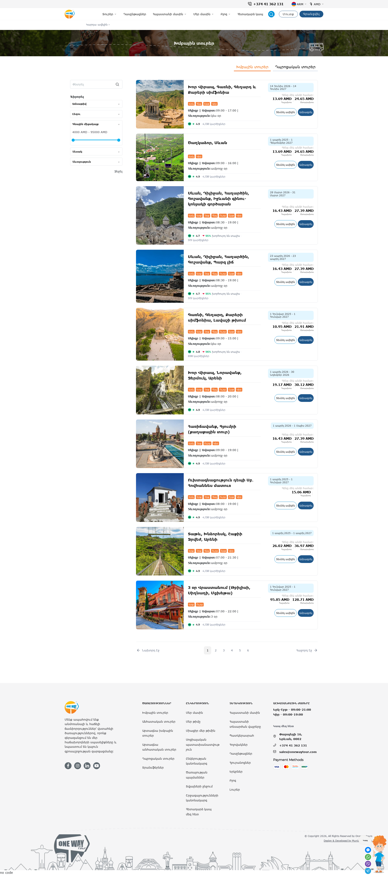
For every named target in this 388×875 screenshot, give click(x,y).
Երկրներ (236, 771)
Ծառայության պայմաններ (196, 775)
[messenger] (368, 850)
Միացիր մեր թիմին (200, 730)
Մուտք (288, 14)
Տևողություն (81, 161)
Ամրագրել (306, 112)
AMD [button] (317, 4)
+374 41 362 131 (268, 4)
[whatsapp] (368, 857)
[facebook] (68, 765)
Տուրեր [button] (107, 14)
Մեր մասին (194, 712)
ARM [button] (300, 4)
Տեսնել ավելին (286, 112)
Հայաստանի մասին (245, 712)
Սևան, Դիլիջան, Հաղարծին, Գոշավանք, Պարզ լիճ (218, 259)
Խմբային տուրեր (155, 712)
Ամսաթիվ (79, 103)
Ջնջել (118, 171)
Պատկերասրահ (242, 735)
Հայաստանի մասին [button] (168, 14)
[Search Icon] (271, 14)
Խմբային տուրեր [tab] (252, 67)
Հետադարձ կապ (250, 14)
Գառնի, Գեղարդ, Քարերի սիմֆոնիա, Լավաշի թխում (217, 317)
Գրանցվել (311, 14)
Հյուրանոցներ (240, 762)
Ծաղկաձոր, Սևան (207, 142)
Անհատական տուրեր (158, 721)
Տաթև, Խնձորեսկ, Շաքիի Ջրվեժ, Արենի (215, 537)
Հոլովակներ (239, 744)
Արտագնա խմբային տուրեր (157, 733)
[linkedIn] (87, 765)
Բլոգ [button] (224, 14)
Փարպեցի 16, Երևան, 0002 (290, 736)
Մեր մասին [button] (201, 14)
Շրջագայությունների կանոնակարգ (202, 798)
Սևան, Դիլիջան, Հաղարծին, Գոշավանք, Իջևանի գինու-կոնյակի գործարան (218, 198)
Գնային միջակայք (85, 124)
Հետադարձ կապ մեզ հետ (199, 811)
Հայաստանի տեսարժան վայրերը (245, 724)
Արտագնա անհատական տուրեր (159, 747)
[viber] (368, 864)
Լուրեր (235, 789)
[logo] (70, 14)
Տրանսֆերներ (153, 767)
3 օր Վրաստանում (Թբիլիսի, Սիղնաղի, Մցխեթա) (219, 590)
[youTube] (96, 765)
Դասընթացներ (134, 14)
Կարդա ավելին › (98, 24)
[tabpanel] (194, 366)
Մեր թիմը (193, 721)
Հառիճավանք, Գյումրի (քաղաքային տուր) (212, 429)
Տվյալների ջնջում (199, 786)
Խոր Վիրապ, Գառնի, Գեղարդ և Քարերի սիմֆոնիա (222, 90)
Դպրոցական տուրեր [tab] (295, 67)
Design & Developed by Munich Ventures (348, 840)
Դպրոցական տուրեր (158, 758)
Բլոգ (233, 780)
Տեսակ (77, 151)
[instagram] (77, 765)
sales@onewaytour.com (298, 752)
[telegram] (368, 871)
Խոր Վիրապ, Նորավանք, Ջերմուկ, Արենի (215, 375)
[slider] (73, 140)
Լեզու (76, 114)
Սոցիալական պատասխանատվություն (202, 744)
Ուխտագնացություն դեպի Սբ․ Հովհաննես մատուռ (220, 483)
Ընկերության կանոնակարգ (196, 761)
